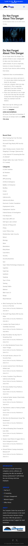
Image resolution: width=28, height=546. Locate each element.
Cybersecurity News (8, 200)
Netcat (5, 237)
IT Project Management (10, 496)
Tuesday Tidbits (7, 286)
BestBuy (5, 188)
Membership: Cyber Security (11, 234)
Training (5, 283)
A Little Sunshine (8, 169)
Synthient (5, 274)
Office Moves (7, 502)
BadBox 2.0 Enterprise (9, 185)
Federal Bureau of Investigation (12, 212)
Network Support (9, 499)
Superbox (5, 268)
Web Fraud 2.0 (7, 292)
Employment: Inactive (9, 209)
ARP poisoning (7, 179)
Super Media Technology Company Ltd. (13, 265)
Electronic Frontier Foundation (11, 203)
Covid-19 (5, 194)
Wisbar (5, 295)
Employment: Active (8, 206)
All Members (6, 172)
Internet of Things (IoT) (9, 225)
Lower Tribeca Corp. (8, 231)
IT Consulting (7, 493)
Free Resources (7, 216)
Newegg (5, 240)
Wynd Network (7, 299)
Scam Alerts (6, 252)
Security (5, 256)
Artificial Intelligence (9, 182)
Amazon (5, 175)
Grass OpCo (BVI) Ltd (8, 219)
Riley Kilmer (6, 249)
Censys (5, 191)
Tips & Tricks (6, 280)
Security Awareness (8, 259)
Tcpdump (5, 277)
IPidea (4, 228)
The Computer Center (9, 21)
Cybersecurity (6, 197)
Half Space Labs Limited (10, 222)
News (6, 24)
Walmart (5, 289)
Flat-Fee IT (7, 490)
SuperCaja (5, 271)
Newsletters (6, 246)
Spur (4, 262)
